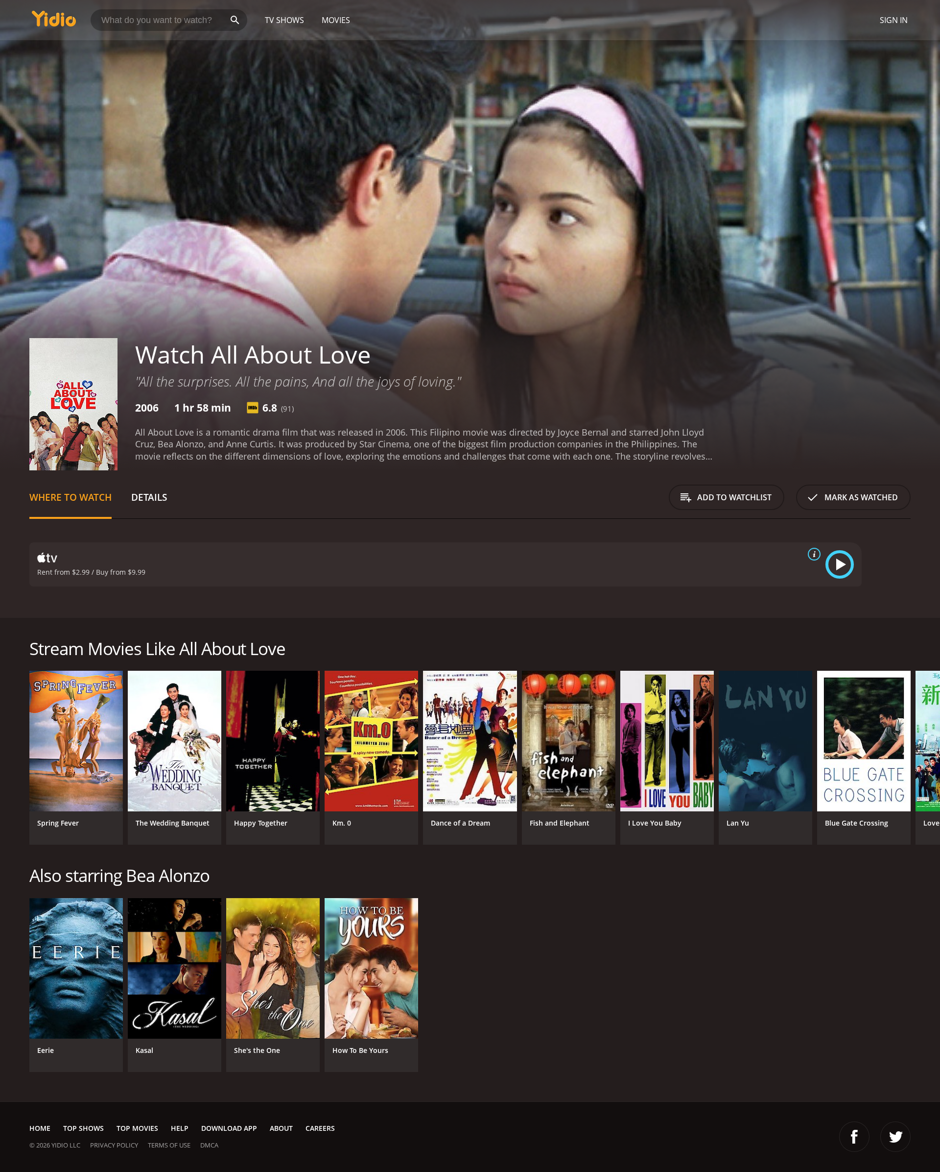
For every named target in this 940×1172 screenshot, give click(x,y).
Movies (336, 20)
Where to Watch (70, 497)
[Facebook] (854, 1137)
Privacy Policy (114, 1145)
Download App (229, 1128)
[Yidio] (54, 22)
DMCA (209, 1145)
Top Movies (137, 1128)
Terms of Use (169, 1145)
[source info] (812, 554)
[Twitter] (895, 1137)
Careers (320, 1128)
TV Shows (284, 20)
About (281, 1128)
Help (179, 1128)
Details (149, 497)
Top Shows (83, 1128)
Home (39, 1128)
